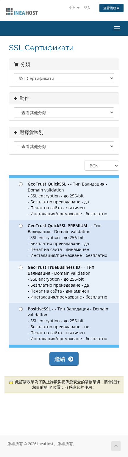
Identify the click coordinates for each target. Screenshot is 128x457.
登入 (87, 7)
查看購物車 (111, 8)
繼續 (61, 358)
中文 (73, 7)
